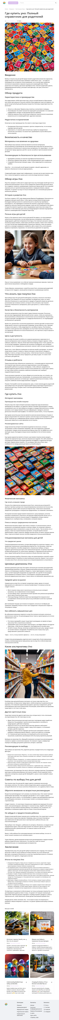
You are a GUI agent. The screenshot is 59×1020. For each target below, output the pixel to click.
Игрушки (11, 9)
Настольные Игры (20, 9)
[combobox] (37, 3)
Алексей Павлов (10, 21)
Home (6, 9)
